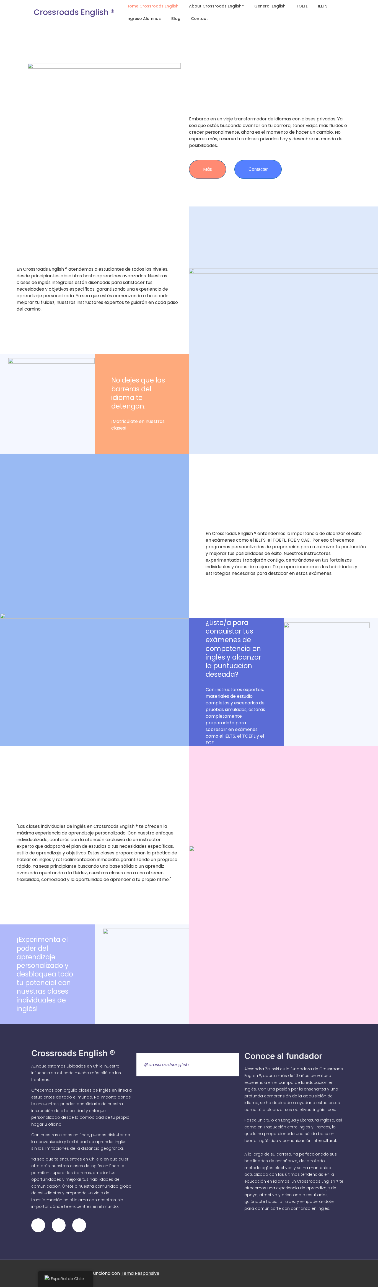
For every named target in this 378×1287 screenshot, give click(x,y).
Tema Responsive (140, 1273)
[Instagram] (38, 1225)
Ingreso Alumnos (143, 18)
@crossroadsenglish (166, 1064)
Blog (175, 18)
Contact (199, 18)
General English (270, 6)
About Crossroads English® (216, 6)
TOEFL (301, 6)
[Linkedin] (59, 1225)
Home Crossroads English (152, 6)
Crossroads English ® (74, 12)
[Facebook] (79, 1225)
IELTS (322, 6)
